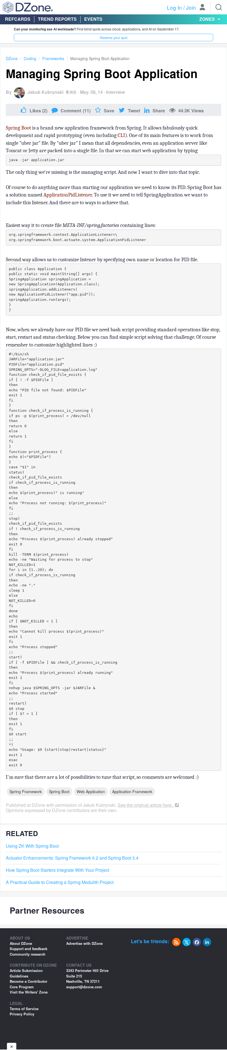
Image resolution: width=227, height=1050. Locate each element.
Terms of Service (24, 1008)
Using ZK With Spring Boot (32, 846)
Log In (174, 7)
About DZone (21, 943)
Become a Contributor (28, 981)
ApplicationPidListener (67, 195)
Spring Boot (18, 128)
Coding (30, 58)
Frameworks (53, 58)
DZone (12, 58)
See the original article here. (146, 805)
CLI (121, 135)
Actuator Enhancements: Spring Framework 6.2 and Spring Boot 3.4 (72, 858)
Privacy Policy (22, 1014)
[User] (202, 7)
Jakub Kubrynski (45, 92)
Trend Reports (57, 19)
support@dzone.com (84, 986)
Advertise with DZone (84, 943)
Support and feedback (28, 948)
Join (191, 7)
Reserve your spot (113, 37)
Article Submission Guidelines (26, 973)
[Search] (218, 7)
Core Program (22, 986)
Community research (27, 954)
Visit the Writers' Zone (29, 992)
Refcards (17, 19)
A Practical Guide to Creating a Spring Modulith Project (60, 882)
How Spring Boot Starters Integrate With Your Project (57, 870)
